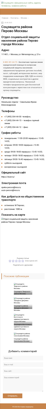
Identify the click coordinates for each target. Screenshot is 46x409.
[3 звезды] (16, 261)
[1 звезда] (10, 261)
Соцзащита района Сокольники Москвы (22, 340)
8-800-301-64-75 (10, 62)
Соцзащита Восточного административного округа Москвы (23, 327)
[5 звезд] (23, 261)
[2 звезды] (13, 261)
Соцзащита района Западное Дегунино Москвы (21, 308)
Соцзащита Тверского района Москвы (22, 293)
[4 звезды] (19, 261)
